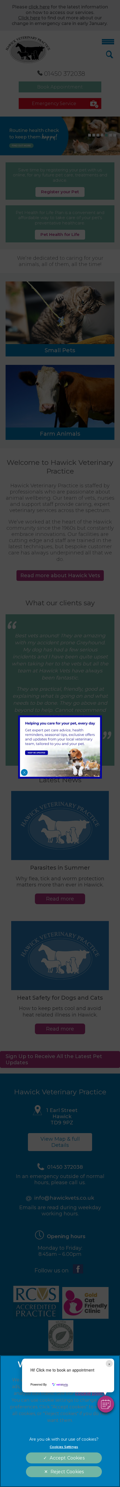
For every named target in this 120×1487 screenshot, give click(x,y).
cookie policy (90, 1393)
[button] (105, 1404)
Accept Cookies (67, 1458)
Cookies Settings (64, 1447)
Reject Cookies (67, 1471)
